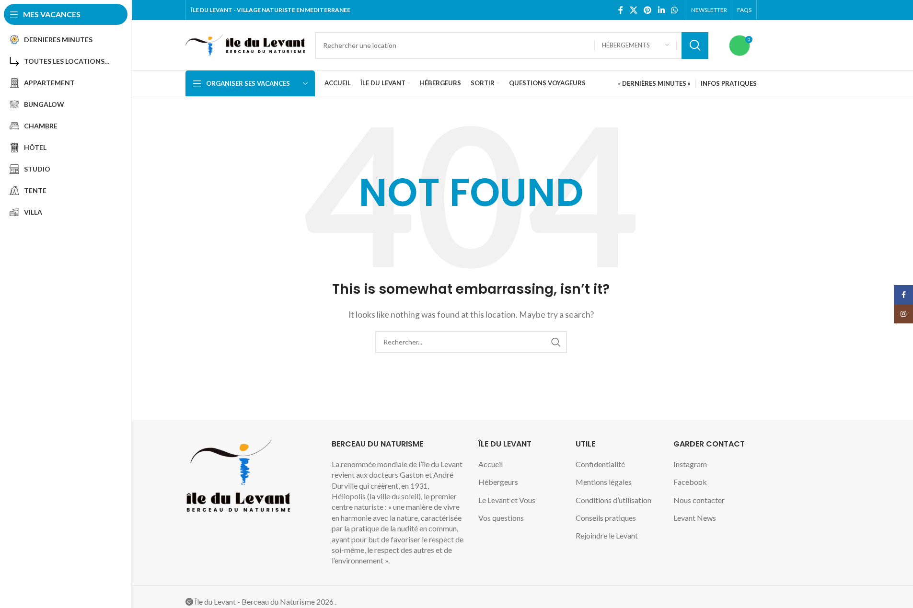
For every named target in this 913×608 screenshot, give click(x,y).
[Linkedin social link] (661, 10)
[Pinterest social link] (648, 10)
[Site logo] (245, 44)
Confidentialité (600, 464)
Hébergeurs (498, 481)
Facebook (690, 481)
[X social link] (633, 10)
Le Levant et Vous (506, 500)
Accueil (490, 464)
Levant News (694, 517)
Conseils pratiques (606, 517)
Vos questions (501, 517)
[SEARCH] (695, 45)
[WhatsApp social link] (674, 10)
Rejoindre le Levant (607, 535)
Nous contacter (699, 500)
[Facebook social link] (620, 10)
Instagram (690, 464)
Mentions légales (604, 481)
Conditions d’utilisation (613, 500)
